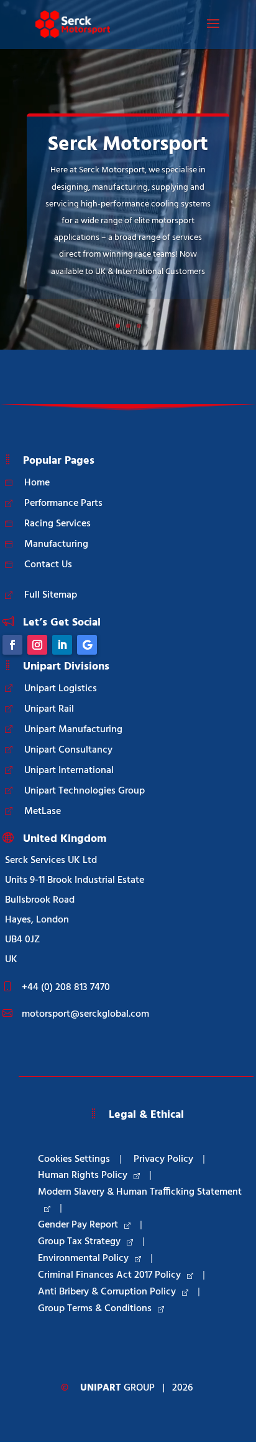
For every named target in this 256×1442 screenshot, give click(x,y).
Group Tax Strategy (79, 1242)
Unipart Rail (49, 709)
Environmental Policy (83, 1258)
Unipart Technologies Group (84, 791)
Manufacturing (56, 544)
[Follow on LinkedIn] (62, 645)
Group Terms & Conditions (95, 1309)
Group (117, 1388)
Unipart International (69, 771)
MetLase (42, 811)
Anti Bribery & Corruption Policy (107, 1292)
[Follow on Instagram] (37, 645)
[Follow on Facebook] (12, 645)
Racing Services (57, 524)
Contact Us (48, 565)
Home (37, 483)
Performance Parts (63, 503)
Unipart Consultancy (68, 750)
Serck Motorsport (128, 144)
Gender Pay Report (78, 1225)
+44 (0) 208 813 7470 (66, 988)
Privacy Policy (163, 1159)
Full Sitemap (50, 595)
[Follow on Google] (87, 645)
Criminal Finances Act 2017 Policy (109, 1275)
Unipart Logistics (60, 689)
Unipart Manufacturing (73, 730)
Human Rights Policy (82, 1175)
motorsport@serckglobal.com (85, 1014)
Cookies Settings (74, 1159)
